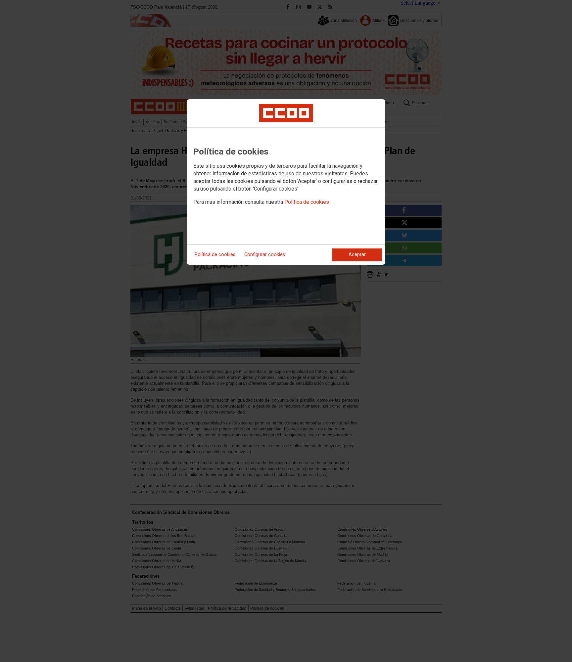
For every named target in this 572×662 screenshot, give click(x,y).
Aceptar (357, 254)
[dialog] (286, 182)
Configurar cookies (264, 254)
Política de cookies (306, 202)
